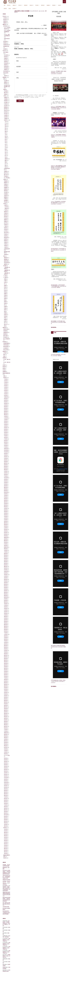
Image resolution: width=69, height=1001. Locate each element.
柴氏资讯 (5, 585)
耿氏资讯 (5, 681)
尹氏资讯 (5, 497)
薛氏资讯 (5, 716)
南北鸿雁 (5, 41)
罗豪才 (5, 317)
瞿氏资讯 (5, 848)
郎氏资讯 (5, 764)
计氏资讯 (5, 729)
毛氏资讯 (5, 603)
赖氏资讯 (5, 745)
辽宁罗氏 (5, 231)
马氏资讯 (5, 805)
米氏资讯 (5, 666)
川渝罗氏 (5, 205)
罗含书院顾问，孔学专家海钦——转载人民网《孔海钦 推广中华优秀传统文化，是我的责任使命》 (6, 888)
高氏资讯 (5, 808)
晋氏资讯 (5, 561)
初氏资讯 (5, 429)
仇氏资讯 (5, 395)
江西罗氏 (5, 213)
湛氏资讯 (5, 623)
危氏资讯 (5, 440)
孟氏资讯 (5, 474)
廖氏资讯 (5, 526)
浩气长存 (5, 113)
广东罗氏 (5, 210)
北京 (5, 139)
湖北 (5, 128)
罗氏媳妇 (5, 176)
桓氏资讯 (5, 589)
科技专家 (5, 112)
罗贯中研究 (6, 66)
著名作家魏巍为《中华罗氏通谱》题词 (58, 321)
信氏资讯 (5, 409)
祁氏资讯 (5, 652)
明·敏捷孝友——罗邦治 (19, 43)
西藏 (5, 162)
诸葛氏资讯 (6, 732)
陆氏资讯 (5, 785)
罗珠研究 (5, 64)
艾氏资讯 (5, 690)
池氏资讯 (5, 606)
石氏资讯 (5, 650)
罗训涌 (5, 316)
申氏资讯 (5, 640)
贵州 (5, 129)
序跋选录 (5, 181)
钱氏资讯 (5, 776)
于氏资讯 (5, 393)
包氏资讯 (5, 432)
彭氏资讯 (5, 532)
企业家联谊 (5, 348)
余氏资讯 (5, 405)
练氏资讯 (5, 673)
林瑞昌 (5, 285)
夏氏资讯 (5, 466)
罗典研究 (5, 58)
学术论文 (19, 5)
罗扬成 (5, 298)
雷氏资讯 (5, 793)
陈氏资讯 (5, 787)
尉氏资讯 (5, 490)
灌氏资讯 (5, 627)
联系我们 (5, 8)
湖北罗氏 (5, 214)
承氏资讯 (5, 545)
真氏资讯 (5, 648)
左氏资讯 (5, 508)
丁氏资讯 (5, 379)
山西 (5, 145)
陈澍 (5, 325)
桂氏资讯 (5, 587)
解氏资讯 (5, 726)
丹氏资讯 (5, 385)
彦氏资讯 (5, 531)
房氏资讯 (5, 542)
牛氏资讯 (5, 632)
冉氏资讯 (5, 422)
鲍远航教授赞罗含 (6, 911)
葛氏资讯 (5, 705)
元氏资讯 (5, 416)
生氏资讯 (5, 842)
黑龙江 (6, 166)
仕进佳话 (5, 103)
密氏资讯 (5, 834)
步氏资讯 (5, 598)
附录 (4, 256)
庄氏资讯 (5, 518)
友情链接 (14, 8)
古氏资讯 (5, 443)
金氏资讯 (5, 772)
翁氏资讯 (5, 679)
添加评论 (58, 109)
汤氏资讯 (5, 608)
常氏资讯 (5, 514)
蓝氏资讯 (5, 711)
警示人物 (5, 174)
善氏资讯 (5, 832)
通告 (4, 354)
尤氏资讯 (5, 495)
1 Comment (58, 204)
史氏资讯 (5, 445)
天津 (5, 141)
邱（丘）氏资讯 (7, 755)
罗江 (5, 304)
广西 (5, 147)
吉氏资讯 (5, 453)
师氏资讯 (5, 513)
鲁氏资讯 (5, 811)
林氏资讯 (5, 581)
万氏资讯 (5, 380)
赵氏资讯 (5, 747)
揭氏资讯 (5, 548)
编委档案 (5, 259)
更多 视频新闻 (54, 686)
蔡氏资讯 (5, 713)
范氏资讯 (5, 695)
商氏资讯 (5, 464)
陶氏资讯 (5, 788)
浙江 (5, 155)
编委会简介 (6, 257)
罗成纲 (5, 295)
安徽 (5, 131)
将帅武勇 (5, 100)
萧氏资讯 (5, 702)
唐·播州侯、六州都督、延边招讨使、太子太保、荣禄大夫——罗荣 (6, 923)
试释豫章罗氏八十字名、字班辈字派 (6, 940)
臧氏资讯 (5, 686)
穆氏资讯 (5, 658)
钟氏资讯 (5, 774)
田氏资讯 (5, 639)
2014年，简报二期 (6, 362)
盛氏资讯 (5, 645)
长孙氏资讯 (6, 777)
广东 (5, 123)
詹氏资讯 (5, 727)
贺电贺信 (5, 43)
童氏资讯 (5, 665)
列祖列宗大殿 (5, 329)
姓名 (17, 60)
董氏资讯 (5, 706)
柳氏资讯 (5, 584)
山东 (5, 144)
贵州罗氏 (5, 216)
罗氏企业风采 (5, 349)
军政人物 (5, 110)
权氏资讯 (5, 572)
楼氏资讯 (5, 593)
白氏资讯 (5, 642)
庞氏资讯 (5, 521)
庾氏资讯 (5, 524)
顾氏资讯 (5, 800)
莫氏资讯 (5, 700)
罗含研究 (5, 59)
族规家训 (5, 189)
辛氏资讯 (5, 750)
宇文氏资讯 (6, 477)
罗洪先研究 (6, 63)
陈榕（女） (6, 324)
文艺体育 (5, 116)
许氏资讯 (5, 731)
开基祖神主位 (5, 332)
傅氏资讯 (5, 414)
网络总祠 (31, 5)
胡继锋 (5, 319)
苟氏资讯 (5, 694)
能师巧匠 (5, 108)
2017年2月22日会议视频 (55, 354)
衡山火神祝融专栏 (6, 338)
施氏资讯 (5, 553)
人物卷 (15, 11)
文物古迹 (5, 195)
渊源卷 (4, 89)
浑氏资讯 (5, 614)
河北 (5, 152)
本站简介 (59, 5)
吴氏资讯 (5, 456)
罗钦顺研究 (6, 68)
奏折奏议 (5, 190)
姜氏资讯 (5, 469)
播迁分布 (5, 92)
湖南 (5, 124)
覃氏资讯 (5, 724)
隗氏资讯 (5, 792)
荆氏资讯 (5, 698)
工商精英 (5, 118)
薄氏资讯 (5, 715)
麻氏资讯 (5, 819)
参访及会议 (5, 26)
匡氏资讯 (5, 434)
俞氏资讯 (5, 408)
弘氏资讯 (5, 527)
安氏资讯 (5, 479)
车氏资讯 (5, 748)
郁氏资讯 (5, 763)
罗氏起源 (5, 91)
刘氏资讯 (5, 427)
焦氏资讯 (5, 629)
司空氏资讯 (6, 450)
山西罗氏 (5, 242)
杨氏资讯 (5, 579)
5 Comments (59, 73)
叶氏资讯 (5, 447)
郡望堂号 (5, 182)
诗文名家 (5, 105)
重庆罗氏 (6, 208)
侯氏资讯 (5, 406)
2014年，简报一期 (6, 359)
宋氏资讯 (5, 480)
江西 (25, 11)
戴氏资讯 (5, 540)
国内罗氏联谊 (5, 346)
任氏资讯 (5, 400)
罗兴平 (5, 288)
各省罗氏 (18, 11)
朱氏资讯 (5, 569)
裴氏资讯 (5, 721)
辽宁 (5, 163)
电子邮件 (18, 66)
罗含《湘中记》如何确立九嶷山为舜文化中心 (6, 904)
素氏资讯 (5, 669)
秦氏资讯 (5, 655)
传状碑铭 (5, 185)
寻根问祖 (5, 254)
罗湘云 (5, 308)
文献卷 (4, 179)
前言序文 (5, 83)
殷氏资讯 (5, 602)
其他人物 (5, 172)
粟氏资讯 (5, 668)
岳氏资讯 (5, 503)
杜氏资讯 (5, 576)
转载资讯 (5, 22)
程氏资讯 (5, 656)
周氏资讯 (5, 459)
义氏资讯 (5, 387)
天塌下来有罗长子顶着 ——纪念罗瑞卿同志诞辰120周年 (6, 877)
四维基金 (4, 371)
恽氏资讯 (5, 535)
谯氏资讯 (5, 737)
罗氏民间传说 (6, 262)
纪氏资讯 (5, 671)
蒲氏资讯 (5, 710)
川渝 (5, 121)
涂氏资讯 (5, 618)
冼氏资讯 (5, 829)
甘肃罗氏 (5, 245)
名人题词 (5, 80)
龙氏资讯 (5, 824)
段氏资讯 (5, 600)
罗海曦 (5, 306)
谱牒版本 (5, 197)
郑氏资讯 (5, 766)
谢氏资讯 (5, 734)
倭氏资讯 (5, 413)
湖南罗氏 (5, 211)
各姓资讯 (5, 377)
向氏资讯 (5, 455)
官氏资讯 (5, 484)
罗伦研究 (5, 56)
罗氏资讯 (8, 5)
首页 (4, 5)
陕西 (5, 165)
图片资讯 (5, 19)
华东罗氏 (5, 218)
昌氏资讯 (5, 556)
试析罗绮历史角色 (6, 906)
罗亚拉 (5, 287)
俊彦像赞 (5, 200)
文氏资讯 (5, 550)
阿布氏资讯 (6, 782)
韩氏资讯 (5, 798)
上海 (5, 134)
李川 (5, 283)
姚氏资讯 (5, 468)
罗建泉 (5, 293)
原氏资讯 (5, 442)
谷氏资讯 (5, 739)
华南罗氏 (5, 224)
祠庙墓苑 (5, 187)
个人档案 (5, 277)
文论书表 (5, 192)
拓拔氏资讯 (6, 547)
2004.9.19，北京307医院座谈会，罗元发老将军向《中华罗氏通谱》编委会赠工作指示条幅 (58, 167)
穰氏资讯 (5, 660)
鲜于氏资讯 (6, 814)
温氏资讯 (5, 619)
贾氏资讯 (5, 744)
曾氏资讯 (5, 568)
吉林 (5, 133)
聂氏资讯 (5, 682)
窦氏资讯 (5, 661)
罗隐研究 (5, 69)
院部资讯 (5, 857)
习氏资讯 (5, 392)
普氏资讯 (5, 563)
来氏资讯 (5, 577)
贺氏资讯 (5, 742)
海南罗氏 (5, 227)
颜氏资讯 (5, 801)
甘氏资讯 (5, 637)
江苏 (5, 150)
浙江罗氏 (5, 223)
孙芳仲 (5, 282)
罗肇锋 (5, 313)
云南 (5, 136)
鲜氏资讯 (5, 816)
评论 (17, 77)
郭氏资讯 (5, 769)
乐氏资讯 (5, 390)
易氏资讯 (5, 560)
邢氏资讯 (5, 753)
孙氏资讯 (5, 472)
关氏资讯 (5, 421)
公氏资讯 (5, 419)
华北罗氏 (5, 234)
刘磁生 (5, 279)
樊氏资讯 (5, 595)
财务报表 (5, 49)
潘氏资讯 (5, 626)
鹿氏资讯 (5, 817)
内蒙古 (6, 137)
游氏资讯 (5, 621)
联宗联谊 (42, 5)
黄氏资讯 (5, 821)
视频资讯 (5, 21)
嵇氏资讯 (5, 506)
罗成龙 (5, 296)
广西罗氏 (5, 226)
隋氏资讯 (5, 790)
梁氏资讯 (5, 590)
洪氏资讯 (5, 613)
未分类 (4, 369)
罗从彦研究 (6, 55)
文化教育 (5, 115)
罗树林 (5, 303)
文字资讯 (5, 17)
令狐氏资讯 (6, 397)
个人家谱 (5, 275)
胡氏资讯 (5, 684)
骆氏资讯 (5, 806)
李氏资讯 (5, 574)
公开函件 (5, 353)
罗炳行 (5, 309)
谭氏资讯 (5, 736)
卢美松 (5, 280)
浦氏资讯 (5, 616)
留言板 (10, 8)
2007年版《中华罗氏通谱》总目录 (7, 86)
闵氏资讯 (5, 853)
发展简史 (5, 94)
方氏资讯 (5, 552)
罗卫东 (5, 290)
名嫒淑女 (5, 171)
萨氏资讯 (5, 703)
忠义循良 (22, 11)
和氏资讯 (5, 461)
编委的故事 (6, 260)
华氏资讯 (5, 435)
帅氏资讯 (5, 511)
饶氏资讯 (5, 803)
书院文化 (5, 75)
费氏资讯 (5, 740)
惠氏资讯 (5, 835)
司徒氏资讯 (6, 448)
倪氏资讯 (5, 411)
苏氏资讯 (5, 692)
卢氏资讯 (5, 438)
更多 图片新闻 (54, 327)
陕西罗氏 (5, 240)
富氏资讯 (5, 487)
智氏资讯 (5, 564)
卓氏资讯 (5, 437)
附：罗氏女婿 (6, 177)
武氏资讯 (5, 838)
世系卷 (4, 203)
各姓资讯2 (5, 827)
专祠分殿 (5, 330)
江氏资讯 (5, 605)
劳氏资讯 (5, 430)
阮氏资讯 (5, 780)
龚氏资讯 (5, 826)
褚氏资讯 (5, 723)
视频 (55, 332)
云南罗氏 (5, 239)
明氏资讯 (5, 558)
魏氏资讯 (5, 809)
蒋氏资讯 (5, 708)
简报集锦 (48, 5)
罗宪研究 (5, 61)
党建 (4, 376)
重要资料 (5, 264)
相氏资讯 (5, 647)
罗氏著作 (36, 5)
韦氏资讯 (5, 797)
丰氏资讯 (5, 384)
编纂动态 (14, 5)
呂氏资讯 (5, 458)
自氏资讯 (5, 687)
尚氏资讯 (5, 493)
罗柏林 (5, 301)
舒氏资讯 (5, 689)
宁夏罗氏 (5, 244)
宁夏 (5, 142)
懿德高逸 (5, 107)
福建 (5, 160)
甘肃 (5, 157)
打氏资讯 (5, 543)
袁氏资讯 (5, 719)
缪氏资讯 (5, 674)
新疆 (5, 149)
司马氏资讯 (6, 451)
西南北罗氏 (6, 237)
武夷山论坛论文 (7, 38)
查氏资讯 (5, 582)
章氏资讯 (5, 663)
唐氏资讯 (5, 463)
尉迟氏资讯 (6, 492)
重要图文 (5, 82)
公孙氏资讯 (6, 417)
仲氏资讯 (5, 398)
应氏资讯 (5, 519)
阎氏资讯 (5, 779)
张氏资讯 (5, 529)
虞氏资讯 (5, 718)
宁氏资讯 (5, 476)
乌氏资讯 (5, 388)
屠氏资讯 (5, 501)
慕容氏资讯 (6, 537)
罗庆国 (5, 292)
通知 (4, 356)
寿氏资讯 (5, 489)
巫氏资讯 (5, 510)
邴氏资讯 (5, 758)
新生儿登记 (5, 335)
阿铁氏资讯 (6, 784)
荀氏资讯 (5, 697)
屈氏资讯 (5, 500)
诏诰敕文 (5, 184)
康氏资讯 (5, 522)
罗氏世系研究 (5, 71)
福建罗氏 (5, 219)
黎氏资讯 (5, 822)
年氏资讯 (5, 516)
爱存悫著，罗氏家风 (6, 881)
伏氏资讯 (5, 401)
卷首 (4, 78)
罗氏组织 (5, 202)
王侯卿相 (5, 99)
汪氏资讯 (5, 610)
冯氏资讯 (5, 424)
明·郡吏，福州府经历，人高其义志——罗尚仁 (23, 48)
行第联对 (5, 198)
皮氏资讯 (5, 644)
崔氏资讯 (5, 505)
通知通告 (53, 5)
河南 (5, 154)
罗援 (5, 300)
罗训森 (5, 314)
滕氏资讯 (5, 624)
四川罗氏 (6, 206)
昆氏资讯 (5, 555)
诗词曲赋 (5, 193)
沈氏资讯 (5, 611)
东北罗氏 (5, 229)
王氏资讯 (5, 634)
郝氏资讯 (5, 767)
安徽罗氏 (5, 221)
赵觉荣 (5, 321)
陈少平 (5, 322)
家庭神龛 (5, 334)
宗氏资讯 (5, 482)
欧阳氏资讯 (6, 597)
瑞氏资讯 (5, 635)
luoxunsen (42, 11)
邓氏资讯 (5, 752)
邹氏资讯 (5, 761)
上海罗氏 (5, 247)
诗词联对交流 (5, 44)
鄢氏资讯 (5, 771)
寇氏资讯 (5, 485)
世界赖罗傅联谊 (6, 343)
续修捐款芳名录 (6, 46)
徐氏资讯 (5, 534)
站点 (17, 72)
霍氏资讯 (5, 795)
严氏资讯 (5, 382)
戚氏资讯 (5, 539)
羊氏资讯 (5, 677)
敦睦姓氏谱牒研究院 (6, 373)
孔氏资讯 (5, 471)
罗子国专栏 (5, 337)
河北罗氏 (5, 235)
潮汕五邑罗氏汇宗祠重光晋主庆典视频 (58, 645)
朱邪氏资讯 (6, 571)
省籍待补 (6, 158)
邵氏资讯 (5, 759)
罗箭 (5, 311)
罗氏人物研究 (5, 52)
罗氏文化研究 (5, 72)
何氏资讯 (5, 403)
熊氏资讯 (5, 631)
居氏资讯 (5, 498)
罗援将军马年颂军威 (6, 879)
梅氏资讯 (5, 592)
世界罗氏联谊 (5, 344)
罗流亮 (4, 967)
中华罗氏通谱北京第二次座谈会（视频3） (58, 680)
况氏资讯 (5, 426)
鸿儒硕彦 (5, 97)
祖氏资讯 (5, 653)
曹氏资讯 (5, 566)
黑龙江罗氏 (6, 232)
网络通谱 (25, 5)
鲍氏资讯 (5, 813)
